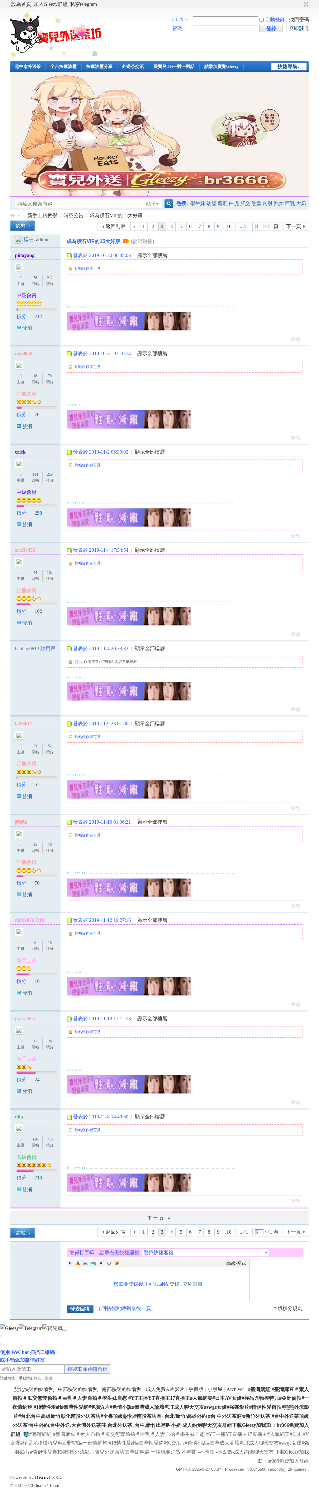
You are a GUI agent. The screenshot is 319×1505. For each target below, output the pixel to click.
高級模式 (236, 1263)
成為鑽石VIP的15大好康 (116, 215)
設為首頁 (21, 4)
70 (50, 376)
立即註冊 (299, 28)
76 (35, 278)
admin (42, 239)
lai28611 (23, 723)
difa (19, 1116)
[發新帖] (22, 226)
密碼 (177, 28)
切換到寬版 (305, 4)
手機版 (195, 1389)
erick (20, 452)
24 (50, 1041)
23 (35, 746)
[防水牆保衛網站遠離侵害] (26, 1434)
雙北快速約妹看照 (34, 1389)
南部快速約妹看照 (122, 1389)
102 (50, 572)
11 (35, 1041)
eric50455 (25, 550)
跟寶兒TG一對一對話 (174, 66)
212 (50, 278)
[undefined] (64, 1330)
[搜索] (168, 203)
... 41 (243, 226)
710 (50, 1139)
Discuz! (42, 1477)
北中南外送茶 (28, 66)
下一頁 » (159, 1218)
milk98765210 (29, 920)
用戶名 (177, 19)
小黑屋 (214, 1389)
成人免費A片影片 (165, 1389)
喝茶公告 (73, 215)
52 (50, 746)
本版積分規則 (287, 1308)
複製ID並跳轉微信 (87, 1369)
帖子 (151, 204)
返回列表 (116, 226)
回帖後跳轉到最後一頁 (126, 1308)
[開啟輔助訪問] (300, 4)
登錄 (174, 1284)
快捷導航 (288, 66)
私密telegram (83, 4)
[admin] (18, 239)
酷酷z (21, 822)
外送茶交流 (133, 66)
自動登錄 (275, 19)
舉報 (296, 339)
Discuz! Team (46, 1485)
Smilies (117, 1263)
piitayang (25, 255)
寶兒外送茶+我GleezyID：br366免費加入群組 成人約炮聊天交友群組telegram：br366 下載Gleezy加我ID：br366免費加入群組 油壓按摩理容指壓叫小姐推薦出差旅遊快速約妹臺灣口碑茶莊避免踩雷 (12, 215)
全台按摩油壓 (63, 66)
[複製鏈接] (142, 241)
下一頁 (293, 226)
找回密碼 (299, 19)
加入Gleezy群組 (51, 4)
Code (109, 1263)
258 (50, 474)
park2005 (25, 1018)
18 (35, 376)
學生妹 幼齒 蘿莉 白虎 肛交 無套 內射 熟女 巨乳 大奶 (248, 203)
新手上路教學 (42, 215)
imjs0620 (24, 353)
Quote (101, 1263)
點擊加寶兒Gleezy (221, 66)
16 (50, 943)
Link (93, 1263)
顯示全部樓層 (152, 255)
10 (228, 226)
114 (35, 474)
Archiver (235, 1389)
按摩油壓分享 (99, 66)
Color (78, 1263)
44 (35, 572)
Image (86, 1263)
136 (35, 1139)
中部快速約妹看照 (78, 1389)
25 (35, 844)
